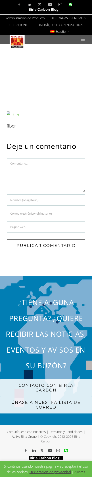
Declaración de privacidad (50, 472)
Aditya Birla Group (24, 436)
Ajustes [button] (79, 472)
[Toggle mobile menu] (83, 39)
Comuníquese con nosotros (27, 432)
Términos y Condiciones (66, 432)
